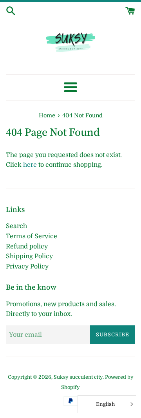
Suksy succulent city (78, 377)
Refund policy (27, 246)
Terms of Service (31, 236)
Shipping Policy (29, 256)
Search (16, 226)
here (30, 164)
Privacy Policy (27, 266)
